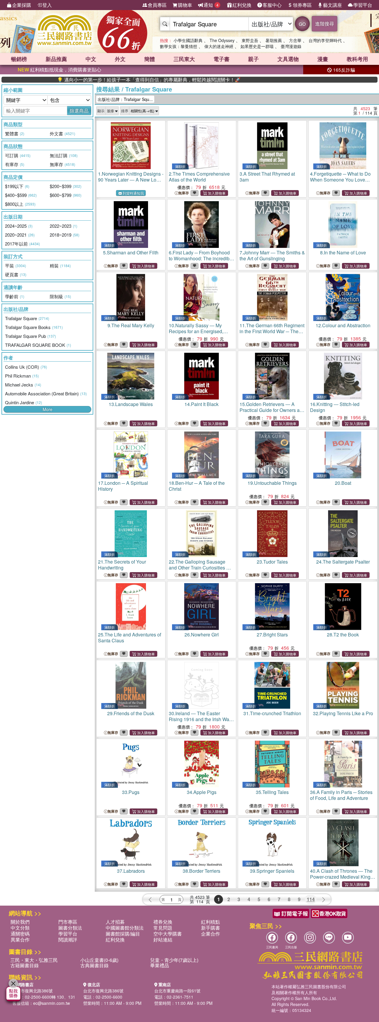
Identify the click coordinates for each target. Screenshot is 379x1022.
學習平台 (362, 4)
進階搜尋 (324, 23)
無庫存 (183, 192)
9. (130, 325)
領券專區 (302, 4)
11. (272, 331)
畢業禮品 (159, 965)
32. (343, 713)
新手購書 (210, 927)
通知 (211, 4)
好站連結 (162, 939)
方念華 (295, 40)
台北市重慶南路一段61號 (177, 991)
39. (272, 870)
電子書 (221, 59)
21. (122, 564)
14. (201, 404)
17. (123, 485)
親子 (253, 59)
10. (196, 331)
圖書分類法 (70, 927)
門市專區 (67, 921)
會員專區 (157, 4)
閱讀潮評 (67, 939)
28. (343, 634)
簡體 (149, 59)
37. (131, 870)
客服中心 (272, 4)
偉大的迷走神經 (218, 46)
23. (272, 561)
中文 (91, 59)
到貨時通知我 (133, 192)
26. (201, 634)
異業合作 (20, 939)
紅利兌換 (241, 4)
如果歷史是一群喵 (257, 46)
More (47, 409)
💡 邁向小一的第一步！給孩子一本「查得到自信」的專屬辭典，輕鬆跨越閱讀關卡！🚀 (120, 80)
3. (267, 176)
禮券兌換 (162, 921)
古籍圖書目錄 (24, 965)
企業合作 (210, 933)
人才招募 (115, 921)
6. (201, 261)
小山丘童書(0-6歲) (99, 960)
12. (343, 325)
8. (343, 252)
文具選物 (288, 59)
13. (131, 404)
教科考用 (357, 59)
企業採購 (21, 4)
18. (197, 485)
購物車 (185, 4)
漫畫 (322, 59)
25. (129, 637)
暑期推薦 (273, 40)
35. (272, 792)
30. (200, 719)
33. (130, 792)
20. (343, 482)
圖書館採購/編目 (123, 933)
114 (311, 899)
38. (201, 870)
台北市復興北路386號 (32, 991)
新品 (56, 59)
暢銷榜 (19, 59)
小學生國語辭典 (188, 40)
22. (200, 570)
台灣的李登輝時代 (325, 40)
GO (302, 24)
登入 (47, 4)
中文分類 (20, 927)
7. (272, 255)
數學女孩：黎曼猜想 (178, 46)
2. (199, 176)
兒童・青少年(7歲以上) (174, 960)
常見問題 (162, 927)
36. (341, 795)
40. (342, 879)
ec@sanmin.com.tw (51, 1003)
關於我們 (20, 921)
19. (272, 482)
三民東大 (184, 59)
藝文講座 (332, 4)
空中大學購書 (167, 933)
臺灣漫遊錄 (291, 46)
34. (201, 792)
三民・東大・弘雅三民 (34, 960)
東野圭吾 (250, 40)
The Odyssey (222, 40)
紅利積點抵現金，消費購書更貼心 (59, 69)
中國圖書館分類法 (125, 927)
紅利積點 (210, 921)
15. (272, 410)
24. (343, 561)
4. (340, 179)
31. (272, 713)
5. (130, 252)
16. (334, 407)
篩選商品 (79, 110)
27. (272, 634)
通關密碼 (20, 933)
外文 (120, 59)
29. (130, 713)
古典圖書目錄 (94, 965)
